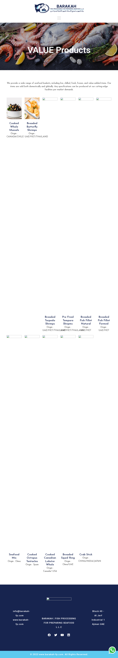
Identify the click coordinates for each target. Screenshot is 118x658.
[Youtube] (62, 635)
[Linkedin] (69, 635)
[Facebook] (49, 635)
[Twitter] (56, 635)
